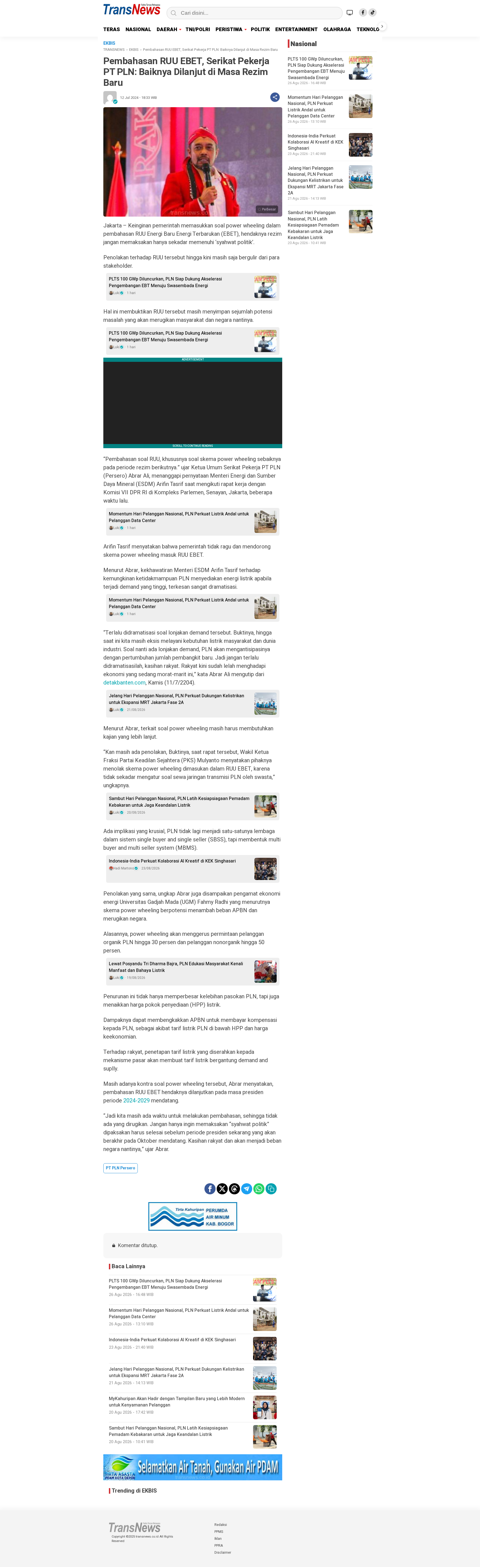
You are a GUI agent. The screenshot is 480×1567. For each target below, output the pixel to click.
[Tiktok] (372, 12)
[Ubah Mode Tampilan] (350, 12)
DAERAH (167, 29)
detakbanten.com (124, 683)
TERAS (111, 29)
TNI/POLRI (198, 29)
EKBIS (134, 49)
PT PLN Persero (120, 1168)
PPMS (218, 1531)
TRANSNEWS (114, 49)
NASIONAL (138, 29)
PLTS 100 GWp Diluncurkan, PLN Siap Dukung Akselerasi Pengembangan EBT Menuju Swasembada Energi (165, 282)
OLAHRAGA (337, 29)
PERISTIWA (229, 29)
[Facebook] (363, 12)
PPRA (218, 1545)
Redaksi (220, 1524)
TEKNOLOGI (370, 29)
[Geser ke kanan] (382, 26)
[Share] (275, 97)
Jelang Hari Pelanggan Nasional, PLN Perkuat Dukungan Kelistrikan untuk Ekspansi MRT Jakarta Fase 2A (176, 699)
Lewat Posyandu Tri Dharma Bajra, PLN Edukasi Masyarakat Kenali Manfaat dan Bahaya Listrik (176, 967)
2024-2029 (136, 1101)
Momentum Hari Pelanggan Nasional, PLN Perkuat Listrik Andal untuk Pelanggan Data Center (179, 517)
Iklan (218, 1538)
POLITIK (260, 29)
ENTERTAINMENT (296, 29)
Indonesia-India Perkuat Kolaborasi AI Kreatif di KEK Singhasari (172, 861)
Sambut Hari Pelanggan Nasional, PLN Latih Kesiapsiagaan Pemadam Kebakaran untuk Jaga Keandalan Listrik (179, 802)
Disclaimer (222, 1552)
